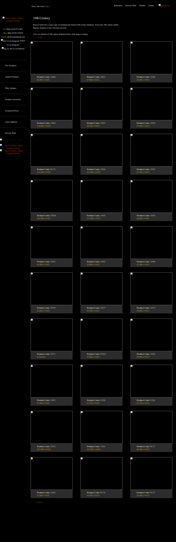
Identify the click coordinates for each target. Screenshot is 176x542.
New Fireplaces (10, 65)
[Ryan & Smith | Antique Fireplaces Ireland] (13, 19)
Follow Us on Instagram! (16, 42)
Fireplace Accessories (13, 99)
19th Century (40, 6)
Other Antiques (10, 88)
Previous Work (130, 5)
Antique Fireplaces (12, 77)
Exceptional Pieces (12, 110)
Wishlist (142, 5)
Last (40, 37)
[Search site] (164, 5)
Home (33, 6)
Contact (151, 5)
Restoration (118, 5)
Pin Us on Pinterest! (17, 48)
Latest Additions (11, 122)
